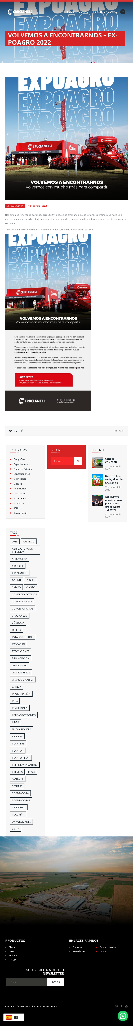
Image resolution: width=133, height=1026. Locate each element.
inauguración (21, 693)
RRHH (16, 508)
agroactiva (19, 558)
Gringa (12, 959)
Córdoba (18, 622)
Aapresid (28, 541)
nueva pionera (21, 729)
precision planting (25, 764)
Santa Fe (17, 779)
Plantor (17, 750)
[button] (123, 1016)
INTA (15, 701)
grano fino (19, 665)
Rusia (31, 772)
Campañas (19, 459)
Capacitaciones (22, 464)
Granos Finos (21, 672)
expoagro (18, 644)
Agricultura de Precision (22, 550)
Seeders (17, 786)
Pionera (13, 955)
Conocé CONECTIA (111, 460)
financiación (20, 658)
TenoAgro (18, 807)
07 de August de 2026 (113, 516)
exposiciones (20, 651)
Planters (18, 743)
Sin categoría (15, 205)
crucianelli (19, 615)
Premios (17, 772)
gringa (16, 686)
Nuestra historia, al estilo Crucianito (114, 479)
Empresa (77, 947)
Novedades (20, 498)
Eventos (18, 483)
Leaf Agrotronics (24, 715)
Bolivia (16, 580)
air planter (19, 573)
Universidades (21, 821)
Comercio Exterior (23, 469)
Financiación (20, 488)
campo (16, 587)
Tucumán (18, 814)
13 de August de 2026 (113, 488)
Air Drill (17, 566)
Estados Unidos (22, 637)
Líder (15, 722)
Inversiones (20, 493)
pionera (17, 736)
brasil (31, 580)
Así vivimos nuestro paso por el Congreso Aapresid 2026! (113, 503)
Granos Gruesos (23, 679)
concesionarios (22, 608)
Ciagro (30, 587)
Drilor (16, 630)
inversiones (20, 708)
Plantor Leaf (21, 757)
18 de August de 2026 (113, 468)
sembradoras (21, 800)
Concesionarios (22, 473)
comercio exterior (24, 594)
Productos (19, 503)
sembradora (20, 793)
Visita (15, 828)
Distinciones (20, 478)
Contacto (104, 951)
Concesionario (22, 601)
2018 (14, 541)
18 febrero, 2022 (37, 205)
